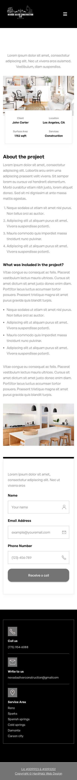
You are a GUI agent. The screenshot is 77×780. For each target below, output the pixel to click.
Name (12, 495)
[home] (21, 14)
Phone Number (20, 546)
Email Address (19, 520)
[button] (65, 14)
